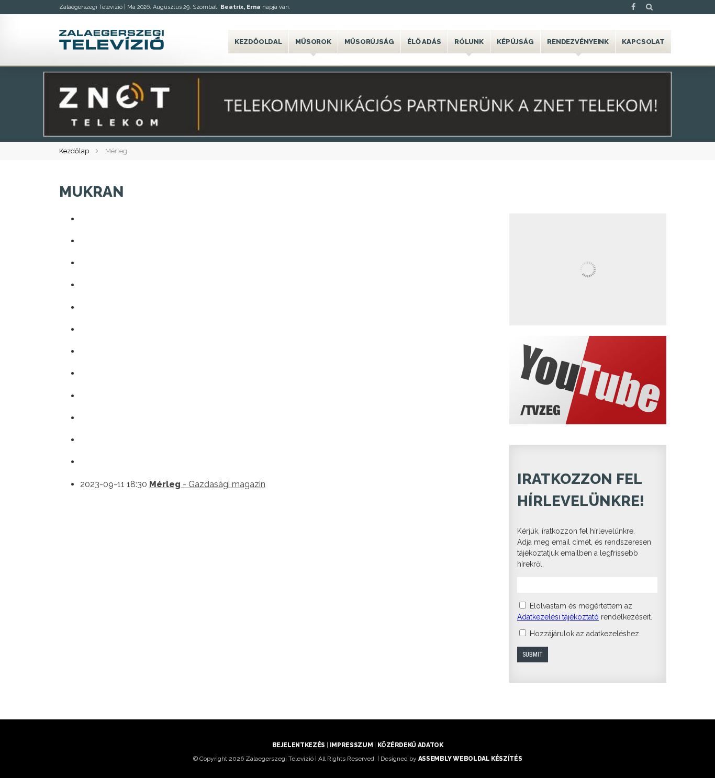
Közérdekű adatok (410, 745)
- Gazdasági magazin (207, 484)
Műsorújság (369, 42)
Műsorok (313, 42)
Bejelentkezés (298, 745)
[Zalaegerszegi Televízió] (111, 39)
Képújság (515, 42)
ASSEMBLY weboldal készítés (470, 758)
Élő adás (424, 42)
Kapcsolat (643, 42)
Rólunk (469, 42)
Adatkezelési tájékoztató (558, 617)
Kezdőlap (74, 151)
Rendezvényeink (578, 42)
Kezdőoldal (258, 42)
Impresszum (351, 745)
